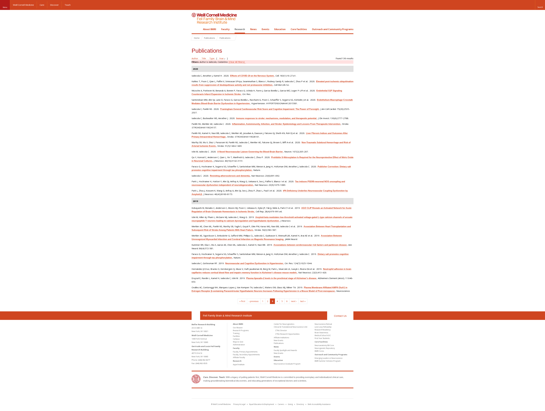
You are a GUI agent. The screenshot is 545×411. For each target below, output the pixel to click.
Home (194, 29)
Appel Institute (239, 364)
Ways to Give (238, 342)
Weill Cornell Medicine (23, 4)
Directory (300, 404)
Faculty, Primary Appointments (245, 352)
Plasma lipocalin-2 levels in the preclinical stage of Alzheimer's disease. (281, 278)
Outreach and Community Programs (332, 29)
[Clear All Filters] (237, 61)
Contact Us (340, 315)
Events (265, 29)
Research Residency (323, 330)
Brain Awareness (321, 332)
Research (240, 29)
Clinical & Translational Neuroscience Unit (290, 327)
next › (294, 301)
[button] (540, 5)
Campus (236, 339)
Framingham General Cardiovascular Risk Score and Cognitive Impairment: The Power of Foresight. (269, 109)
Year (221, 58)
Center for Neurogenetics (284, 324)
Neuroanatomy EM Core (324, 345)
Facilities (236, 336)
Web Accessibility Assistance (319, 404)
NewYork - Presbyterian (296, 394)
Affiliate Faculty (239, 357)
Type (211, 58)
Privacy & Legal (239, 404)
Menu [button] (5, 7)
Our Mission (238, 327)
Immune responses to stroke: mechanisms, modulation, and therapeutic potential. (276, 118)
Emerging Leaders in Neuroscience (328, 358)
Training (236, 333)
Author (195, 58)
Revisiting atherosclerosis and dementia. (230, 176)
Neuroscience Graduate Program (287, 364)
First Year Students (322, 338)
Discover (54, 4)
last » (303, 301)
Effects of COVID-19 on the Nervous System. (252, 76)
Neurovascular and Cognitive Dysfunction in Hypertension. (254, 263)
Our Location (196, 315)
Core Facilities (299, 29)
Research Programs (241, 330)
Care (42, 4)
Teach (68, 4)
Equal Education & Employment (261, 404)
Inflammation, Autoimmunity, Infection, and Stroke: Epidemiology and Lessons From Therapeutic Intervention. (286, 124)
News (253, 29)
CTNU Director (281, 330)
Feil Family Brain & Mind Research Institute (227, 315)
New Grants (278, 340)
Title (204, 58)
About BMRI (209, 29)
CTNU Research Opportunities (287, 334)
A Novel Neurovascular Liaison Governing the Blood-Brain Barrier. (250, 151)
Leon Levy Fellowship (323, 327)
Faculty (225, 29)
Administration (239, 344)
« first (242, 301)
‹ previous (254, 301)
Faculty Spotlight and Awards (285, 350)
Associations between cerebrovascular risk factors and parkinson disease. (310, 245)
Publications (279, 343)
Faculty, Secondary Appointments (246, 354)
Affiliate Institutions (281, 337)
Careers (281, 404)
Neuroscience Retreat (323, 324)
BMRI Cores (319, 351)
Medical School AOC (323, 335)
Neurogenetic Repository (325, 348)
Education (280, 29)
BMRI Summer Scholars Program (327, 361)
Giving (290, 404)
